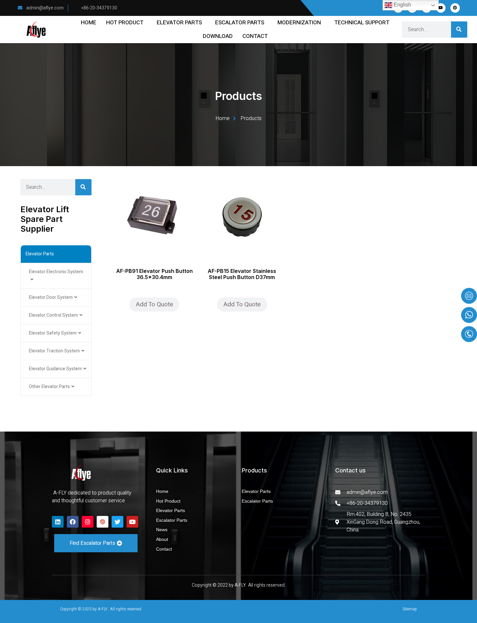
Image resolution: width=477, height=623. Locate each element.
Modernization (299, 22)
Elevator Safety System (53, 333)
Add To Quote (154, 304)
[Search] (459, 29)
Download (218, 36)
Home (88, 22)
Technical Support (361, 22)
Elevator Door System (51, 297)
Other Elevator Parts (49, 386)
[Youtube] (441, 8)
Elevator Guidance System (55, 368)
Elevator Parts (179, 22)
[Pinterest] (455, 8)
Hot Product (124, 22)
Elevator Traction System (54, 351)
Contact (255, 36)
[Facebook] (73, 522)
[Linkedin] (58, 522)
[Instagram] (87, 522)
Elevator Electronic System (56, 271)
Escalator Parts (239, 22)
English (401, 4)
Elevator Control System (53, 315)
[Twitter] (117, 522)
